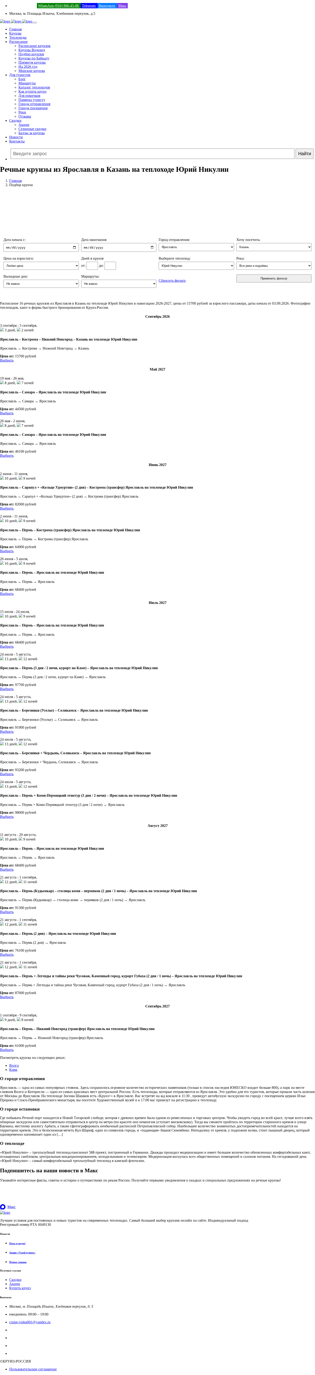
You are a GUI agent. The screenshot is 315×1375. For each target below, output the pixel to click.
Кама (13, 1070)
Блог (22, 79)
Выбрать (7, 360)
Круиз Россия (20, 1338)
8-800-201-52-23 (21, 1330)
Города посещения (33, 108)
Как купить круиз (32, 91)
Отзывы (24, 116)
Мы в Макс (18, 1353)
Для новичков (29, 96)
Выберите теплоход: (174, 258)
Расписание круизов (34, 46)
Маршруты (27, 83)
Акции (23, 125)
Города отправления (34, 104)
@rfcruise (16, 1346)
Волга (14, 1065)
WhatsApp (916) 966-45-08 (59, 6)
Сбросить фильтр (172, 280)
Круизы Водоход (31, 50)
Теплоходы (18, 37)
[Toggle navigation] (35, 22)
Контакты (17, 141)
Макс (122, 6)
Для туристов (19, 75)
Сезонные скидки (32, 129)
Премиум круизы (32, 62)
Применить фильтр (274, 278)
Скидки (15, 120)
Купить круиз (20, 1288)
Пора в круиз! (17, 1243)
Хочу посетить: (248, 240)
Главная (15, 29)
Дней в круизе (92, 258)
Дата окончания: (94, 240)
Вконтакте (107, 6)
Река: (240, 258)
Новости (16, 137)
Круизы (15, 33)
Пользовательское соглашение (33, 1369)
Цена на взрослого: (18, 258)
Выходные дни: (15, 276)
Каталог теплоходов (34, 87)
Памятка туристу (31, 100)
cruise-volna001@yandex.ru (30, 1322)
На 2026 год (27, 66)
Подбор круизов (31, 54)
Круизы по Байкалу (33, 58)
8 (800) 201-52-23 (22, 6)
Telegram (89, 6)
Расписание (18, 42)
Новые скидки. (18, 1262)
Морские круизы (31, 71)
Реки (22, 112)
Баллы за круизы (31, 133)
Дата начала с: (14, 240)
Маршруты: (90, 276)
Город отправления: (174, 240)
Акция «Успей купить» (22, 1252)
